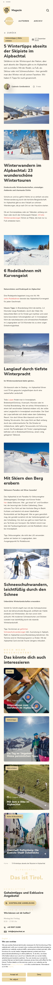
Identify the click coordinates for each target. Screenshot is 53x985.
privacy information (17, 964)
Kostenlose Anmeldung (22, 903)
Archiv (38, 21)
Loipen (11, 400)
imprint (10, 966)
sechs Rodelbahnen (11, 299)
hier (5, 503)
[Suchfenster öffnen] (48, 10)
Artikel (9, 21)
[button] (6, 938)
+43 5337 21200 (14, 927)
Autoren (24, 21)
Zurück (11, 33)
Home (8, 2)
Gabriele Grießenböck (21, 87)
